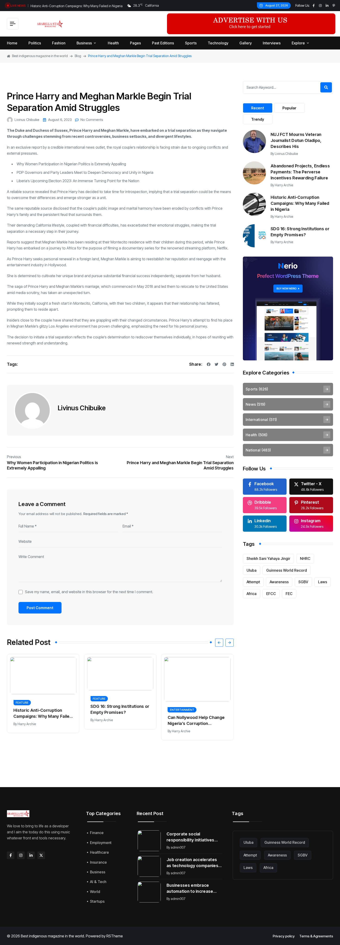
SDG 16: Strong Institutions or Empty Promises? (119, 709)
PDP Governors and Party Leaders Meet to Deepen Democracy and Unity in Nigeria (85, 172)
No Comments (91, 120)
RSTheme (114, 936)
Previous (14, 456)
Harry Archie (27, 724)
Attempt (253, 582)
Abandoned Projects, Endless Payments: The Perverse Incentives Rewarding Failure (300, 171)
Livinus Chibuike (27, 119)
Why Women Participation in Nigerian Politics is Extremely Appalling (71, 164)
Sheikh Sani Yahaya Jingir (268, 558)
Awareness (279, 582)
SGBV (303, 582)
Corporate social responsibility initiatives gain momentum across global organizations (190, 837)
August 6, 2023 (60, 120)
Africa (252, 593)
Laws (322, 582)
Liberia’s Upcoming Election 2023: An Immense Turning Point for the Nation (78, 180)
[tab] (257, 108)
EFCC (271, 593)
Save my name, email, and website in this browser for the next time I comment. (89, 591)
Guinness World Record (286, 570)
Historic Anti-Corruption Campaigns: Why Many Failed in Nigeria (77, 5)
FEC (289, 593)
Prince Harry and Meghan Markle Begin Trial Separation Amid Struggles (180, 465)
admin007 (178, 847)
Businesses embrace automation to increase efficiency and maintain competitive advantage (190, 888)
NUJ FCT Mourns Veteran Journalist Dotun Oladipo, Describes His (296, 140)
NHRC (305, 558)
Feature (22, 702)
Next (230, 456)
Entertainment (182, 710)
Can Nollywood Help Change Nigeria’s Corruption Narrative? (196, 721)
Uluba (252, 570)
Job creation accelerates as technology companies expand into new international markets (192, 863)
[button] (219, 642)
